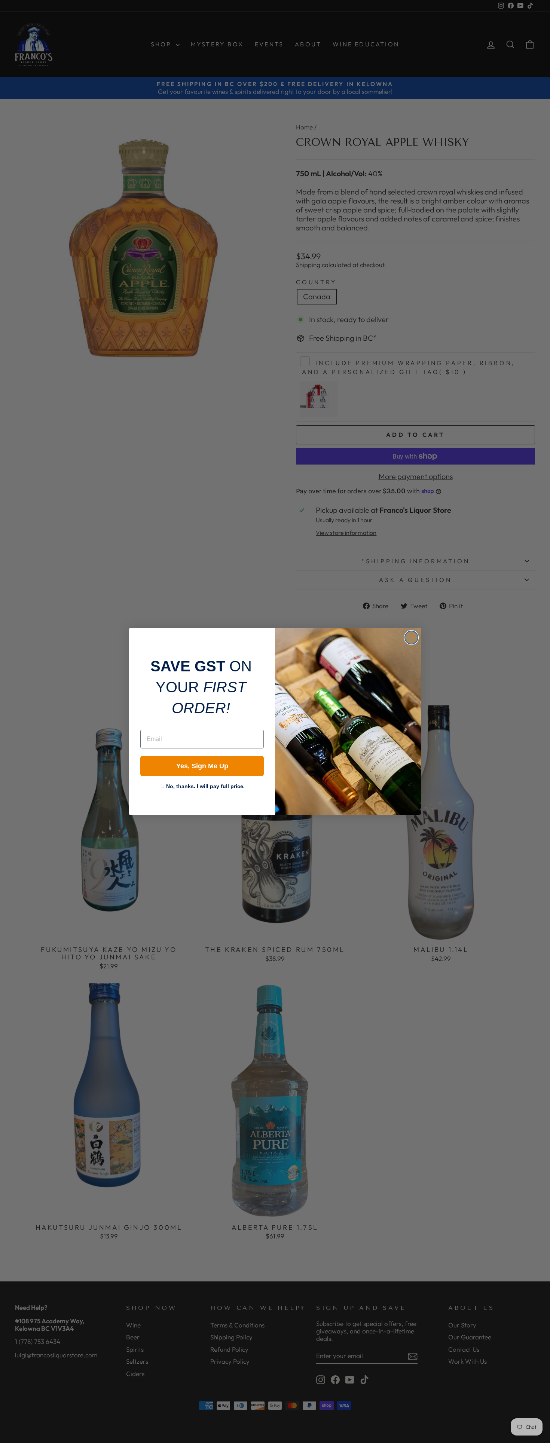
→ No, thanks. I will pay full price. (202, 785)
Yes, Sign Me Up (202, 766)
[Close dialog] (411, 637)
